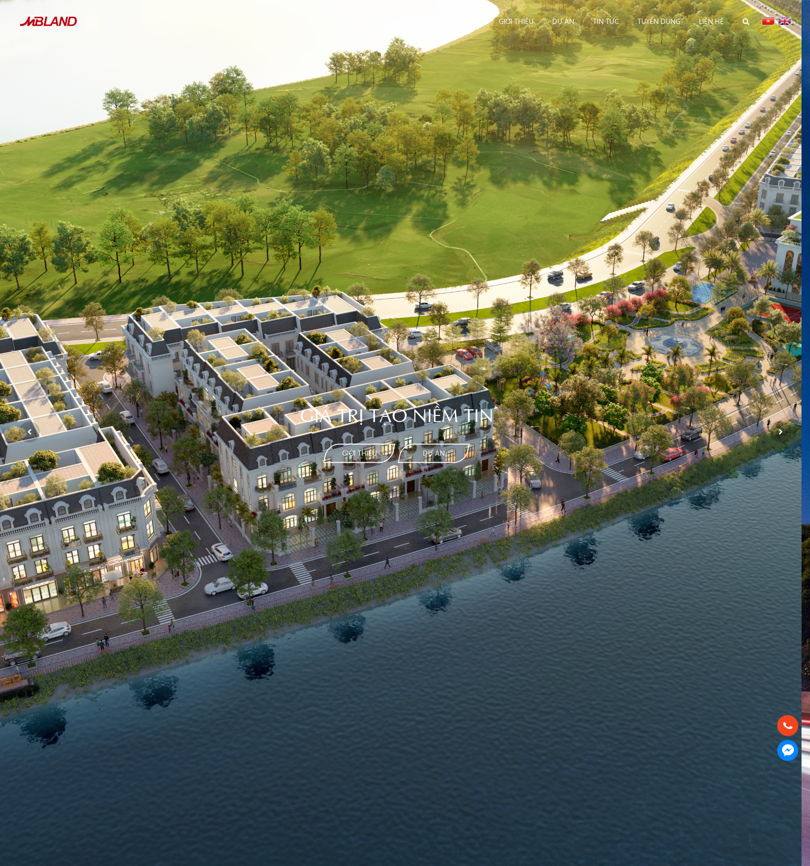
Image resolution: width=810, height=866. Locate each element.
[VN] (768, 21)
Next (780, 432)
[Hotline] (788, 725)
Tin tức (606, 21)
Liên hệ (711, 21)
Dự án (563, 21)
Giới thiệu (516, 21)
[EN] (784, 21)
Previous (29, 432)
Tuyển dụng (659, 21)
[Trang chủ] (476, 21)
